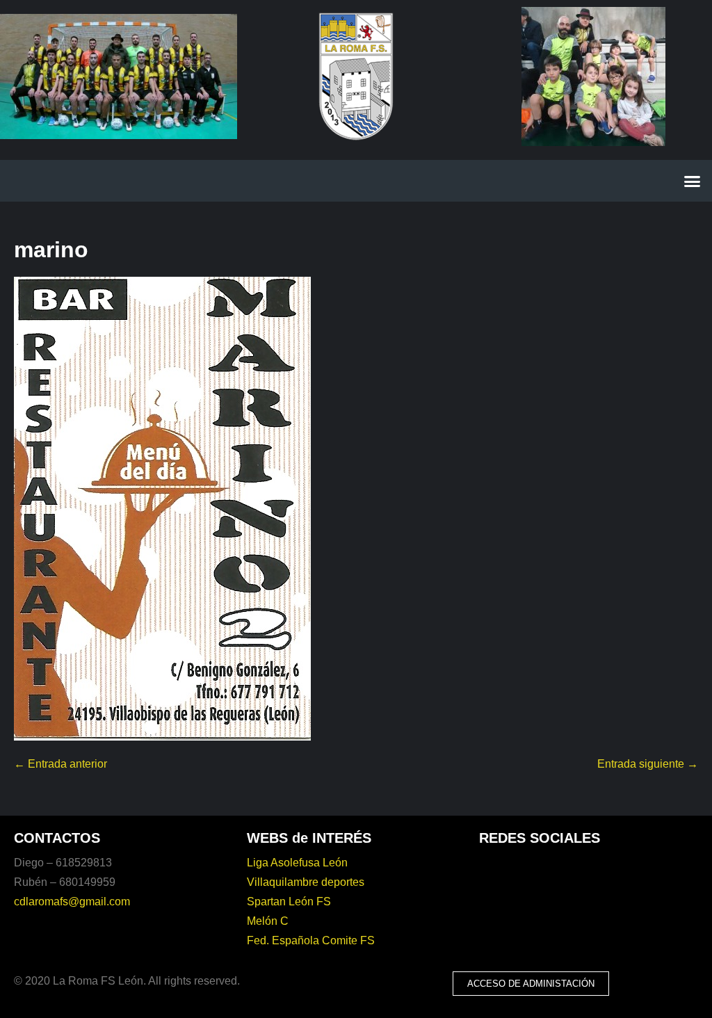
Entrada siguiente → (647, 764)
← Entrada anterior (60, 764)
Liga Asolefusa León (297, 862)
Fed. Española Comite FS (311, 940)
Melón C (268, 921)
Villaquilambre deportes (305, 882)
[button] (692, 181)
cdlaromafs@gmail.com (72, 901)
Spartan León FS (289, 901)
